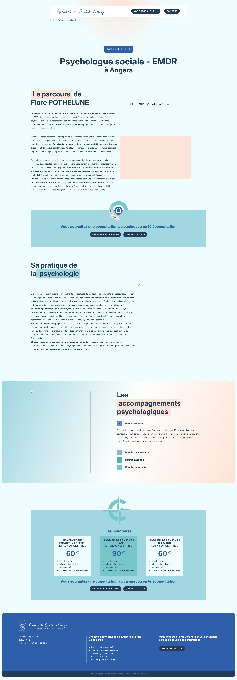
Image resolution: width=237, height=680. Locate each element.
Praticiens (61, 20)
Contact (172, 11)
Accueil (52, 20)
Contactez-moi (135, 234)
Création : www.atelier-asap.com (136, 674)
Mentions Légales (97, 674)
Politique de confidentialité (114, 674)
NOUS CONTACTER (172, 648)
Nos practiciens (144, 11)
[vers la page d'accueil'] (87, 11)
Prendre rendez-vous (105, 234)
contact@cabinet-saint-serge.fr (33, 643)
